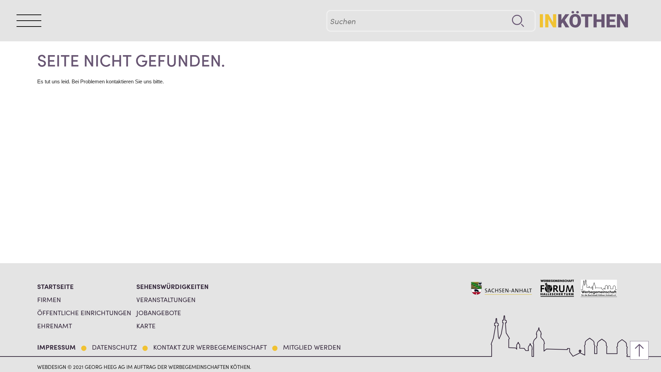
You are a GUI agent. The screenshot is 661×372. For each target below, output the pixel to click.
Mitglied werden (312, 346)
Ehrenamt (54, 325)
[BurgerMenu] (29, 20)
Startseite (55, 286)
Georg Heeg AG (105, 366)
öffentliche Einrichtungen (84, 312)
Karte (146, 325)
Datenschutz (114, 346)
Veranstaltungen (166, 299)
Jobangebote (158, 312)
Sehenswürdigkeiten (172, 286)
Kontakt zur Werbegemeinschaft (210, 346)
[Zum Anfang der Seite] (639, 350)
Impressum (56, 346)
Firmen (49, 299)
